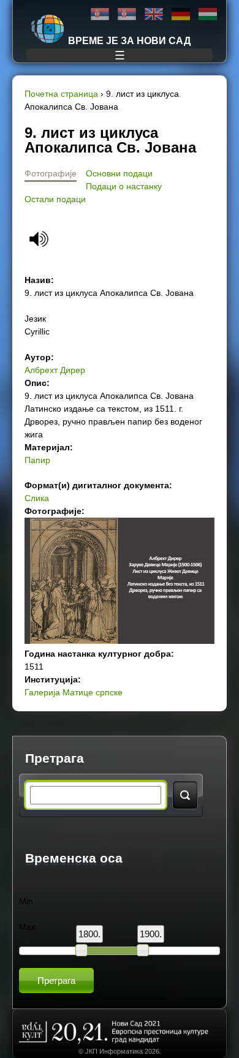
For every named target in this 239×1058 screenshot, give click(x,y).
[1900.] (143, 950)
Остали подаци (55, 199)
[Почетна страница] (47, 28)
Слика (37, 498)
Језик (35, 318)
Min (26, 901)
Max (27, 927)
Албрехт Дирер (55, 370)
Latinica (127, 14)
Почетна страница (61, 94)
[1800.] (81, 950)
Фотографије (51, 173)
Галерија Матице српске (74, 692)
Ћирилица (100, 14)
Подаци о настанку (124, 186)
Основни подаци (119, 173)
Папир (37, 460)
